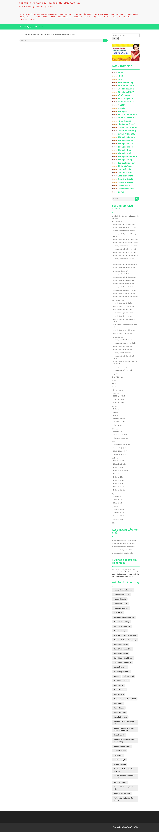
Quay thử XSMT (125, 185)
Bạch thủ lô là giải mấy (122, 626)
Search (115, 38)
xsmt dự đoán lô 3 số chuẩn (122, 316)
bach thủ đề (118, 612)
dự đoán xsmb (119, 735)
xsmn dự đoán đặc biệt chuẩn (123, 346)
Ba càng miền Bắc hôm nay (124, 617)
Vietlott (87, 17)
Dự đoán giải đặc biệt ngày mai (124, 723)
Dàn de (116, 676)
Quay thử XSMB (125, 179)
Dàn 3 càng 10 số (120, 667)
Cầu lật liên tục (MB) (127, 127)
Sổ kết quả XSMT (126, 92)
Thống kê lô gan (125, 140)
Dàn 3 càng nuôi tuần (122, 671)
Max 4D (121, 108)
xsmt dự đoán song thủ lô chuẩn (124, 330)
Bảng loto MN (117, 500)
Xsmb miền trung (101, 14)
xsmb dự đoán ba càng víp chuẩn (124, 224)
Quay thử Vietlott (126, 189)
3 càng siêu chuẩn (120, 603)
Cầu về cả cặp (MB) (127, 131)
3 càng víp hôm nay (121, 608)
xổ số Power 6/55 (126, 102)
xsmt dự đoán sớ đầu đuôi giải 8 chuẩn (124, 320)
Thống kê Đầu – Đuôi (127, 156)
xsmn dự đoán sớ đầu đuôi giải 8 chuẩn (124, 357)
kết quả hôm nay (125, 82)
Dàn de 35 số (118, 685)
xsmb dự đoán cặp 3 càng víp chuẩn (125, 242)
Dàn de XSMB (119, 694)
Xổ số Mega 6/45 (119, 422)
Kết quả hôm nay (64, 17)
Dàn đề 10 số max (120, 717)
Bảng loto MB (117, 503)
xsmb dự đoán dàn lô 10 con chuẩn (125, 264)
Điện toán (97, 17)
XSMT (53, 17)
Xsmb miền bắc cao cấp (83, 14)
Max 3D (121, 105)
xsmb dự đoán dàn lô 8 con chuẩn (124, 277)
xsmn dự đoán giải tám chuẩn (123, 349)
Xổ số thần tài (124, 121)
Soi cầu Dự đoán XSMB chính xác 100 (124, 777)
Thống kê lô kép (125, 147)
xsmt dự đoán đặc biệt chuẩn (123, 309)
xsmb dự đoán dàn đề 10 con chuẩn (125, 255)
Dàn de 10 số (129, 676)
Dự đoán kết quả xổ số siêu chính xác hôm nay (124, 729)
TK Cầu (106, 17)
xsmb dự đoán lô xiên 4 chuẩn (123, 287)
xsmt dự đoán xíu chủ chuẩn (122, 333)
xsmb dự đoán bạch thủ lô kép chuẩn (125, 239)
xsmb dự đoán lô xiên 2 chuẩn (123, 280)
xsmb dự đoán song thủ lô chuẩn (124, 293)
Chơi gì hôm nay (26, 17)
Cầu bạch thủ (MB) (126, 124)
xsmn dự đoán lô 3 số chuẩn (122, 353)
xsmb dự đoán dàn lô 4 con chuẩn (124, 267)
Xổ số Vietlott (117, 425)
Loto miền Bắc (124, 169)
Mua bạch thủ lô (120, 764)
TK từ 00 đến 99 (125, 166)
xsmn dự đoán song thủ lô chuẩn (124, 367)
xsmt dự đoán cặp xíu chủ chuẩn (124, 306)
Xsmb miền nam (117, 14)
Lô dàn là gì (118, 755)
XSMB (38, 17)
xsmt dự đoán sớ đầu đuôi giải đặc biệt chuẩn (125, 326)
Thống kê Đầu (124, 150)
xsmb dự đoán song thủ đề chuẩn (124, 290)
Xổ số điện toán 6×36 (120, 438)
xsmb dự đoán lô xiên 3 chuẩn (123, 283)
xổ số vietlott (124, 95)
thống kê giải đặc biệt (122, 793)
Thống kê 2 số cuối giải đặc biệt (124, 788)
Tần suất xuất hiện (126, 163)
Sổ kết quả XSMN (126, 89)
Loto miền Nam (125, 173)
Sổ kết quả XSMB (126, 86)
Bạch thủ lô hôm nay (121, 622)
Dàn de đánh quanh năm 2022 (125, 699)
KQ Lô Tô (126, 17)
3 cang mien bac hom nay (123, 590)
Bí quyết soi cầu (132, 14)
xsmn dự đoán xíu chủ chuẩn (123, 370)
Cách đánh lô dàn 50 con (123, 658)
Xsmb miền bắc (65, 14)
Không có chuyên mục (122, 746)
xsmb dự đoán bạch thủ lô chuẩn (124, 230)
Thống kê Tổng (125, 160)
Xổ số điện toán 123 (127, 118)
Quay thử (23, 19)
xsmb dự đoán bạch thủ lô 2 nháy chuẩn (124, 235)
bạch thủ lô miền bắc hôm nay (125, 635)
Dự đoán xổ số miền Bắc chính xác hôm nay (125, 741)
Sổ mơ (32, 19)
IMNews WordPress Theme (130, 827)
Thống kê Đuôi (124, 153)
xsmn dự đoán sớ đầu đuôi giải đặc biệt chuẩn (125, 362)
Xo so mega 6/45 (125, 98)
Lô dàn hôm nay (120, 751)
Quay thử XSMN (125, 182)
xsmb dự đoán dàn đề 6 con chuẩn (125, 249)
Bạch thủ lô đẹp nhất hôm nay (125, 640)
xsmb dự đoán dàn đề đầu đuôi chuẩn (123, 260)
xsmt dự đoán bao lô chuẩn (122, 303)
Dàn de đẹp (118, 703)
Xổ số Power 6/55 (119, 419)
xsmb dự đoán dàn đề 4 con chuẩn (125, 246)
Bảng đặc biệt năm (121, 644)
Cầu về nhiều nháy (126, 134)
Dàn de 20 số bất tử (121, 681)
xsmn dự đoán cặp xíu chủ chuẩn (124, 343)
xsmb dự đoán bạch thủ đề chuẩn (124, 227)
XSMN (45, 17)
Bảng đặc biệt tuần (121, 653)
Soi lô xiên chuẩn (120, 782)
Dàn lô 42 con (119, 708)
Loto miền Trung (125, 176)
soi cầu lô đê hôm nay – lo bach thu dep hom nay (49, 3)
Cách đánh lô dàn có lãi (122, 662)
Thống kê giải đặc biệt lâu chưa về (123, 799)
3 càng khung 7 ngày (121, 594)
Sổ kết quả (78, 17)
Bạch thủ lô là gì (120, 631)
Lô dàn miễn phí (120, 760)
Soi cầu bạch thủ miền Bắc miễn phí (123, 770)
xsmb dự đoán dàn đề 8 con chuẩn (125, 252)
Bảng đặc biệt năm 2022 (122, 649)
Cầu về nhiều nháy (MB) (121, 444)
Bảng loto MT (117, 496)
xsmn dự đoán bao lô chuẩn (122, 340)
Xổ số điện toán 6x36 (127, 115)
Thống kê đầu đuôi (126, 137)
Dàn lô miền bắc (120, 712)
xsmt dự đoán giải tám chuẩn (123, 313)
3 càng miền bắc (120, 599)
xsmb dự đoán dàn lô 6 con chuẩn (124, 274)
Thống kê (116, 17)
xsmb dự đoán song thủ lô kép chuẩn (125, 296)
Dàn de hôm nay (120, 690)
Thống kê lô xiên (125, 144)
